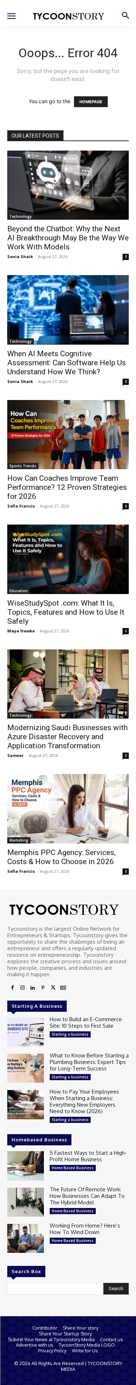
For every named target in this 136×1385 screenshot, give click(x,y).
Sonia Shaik (20, 256)
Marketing (18, 840)
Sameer (15, 755)
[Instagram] (22, 988)
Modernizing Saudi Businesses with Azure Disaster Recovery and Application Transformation (67, 736)
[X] (53, 988)
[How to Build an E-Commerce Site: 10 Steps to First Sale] (25, 1032)
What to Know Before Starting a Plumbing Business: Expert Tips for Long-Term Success (89, 1062)
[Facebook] (12, 988)
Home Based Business (73, 1167)
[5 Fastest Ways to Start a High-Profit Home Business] (25, 1165)
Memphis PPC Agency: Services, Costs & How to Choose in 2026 (61, 857)
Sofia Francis (21, 506)
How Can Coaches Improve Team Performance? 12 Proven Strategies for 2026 (67, 487)
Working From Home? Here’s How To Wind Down (85, 1228)
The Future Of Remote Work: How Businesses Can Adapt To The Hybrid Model (87, 1196)
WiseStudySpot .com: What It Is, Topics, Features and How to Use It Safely (65, 612)
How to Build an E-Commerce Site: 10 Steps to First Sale (86, 1022)
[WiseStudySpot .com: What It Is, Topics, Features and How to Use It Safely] (68, 559)
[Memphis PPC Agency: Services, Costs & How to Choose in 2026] (68, 808)
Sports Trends (22, 465)
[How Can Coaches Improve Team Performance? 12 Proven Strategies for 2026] (68, 434)
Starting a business (70, 1034)
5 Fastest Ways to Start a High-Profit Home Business (88, 1156)
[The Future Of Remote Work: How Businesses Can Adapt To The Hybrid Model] (25, 1202)
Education (18, 590)
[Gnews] (63, 988)
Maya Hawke (21, 630)
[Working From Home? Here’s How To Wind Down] (25, 1238)
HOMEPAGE (90, 101)
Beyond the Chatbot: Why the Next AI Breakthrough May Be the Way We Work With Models (68, 237)
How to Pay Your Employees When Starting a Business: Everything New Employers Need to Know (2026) (84, 1101)
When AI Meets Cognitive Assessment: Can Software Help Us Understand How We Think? (66, 362)
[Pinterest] (43, 988)
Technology (20, 216)
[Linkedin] (33, 988)
